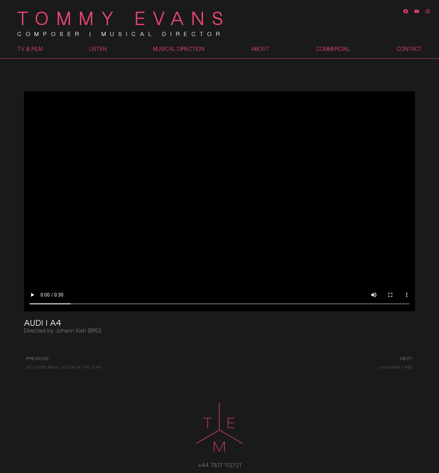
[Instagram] (428, 11)
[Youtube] (417, 11)
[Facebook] (405, 11)
